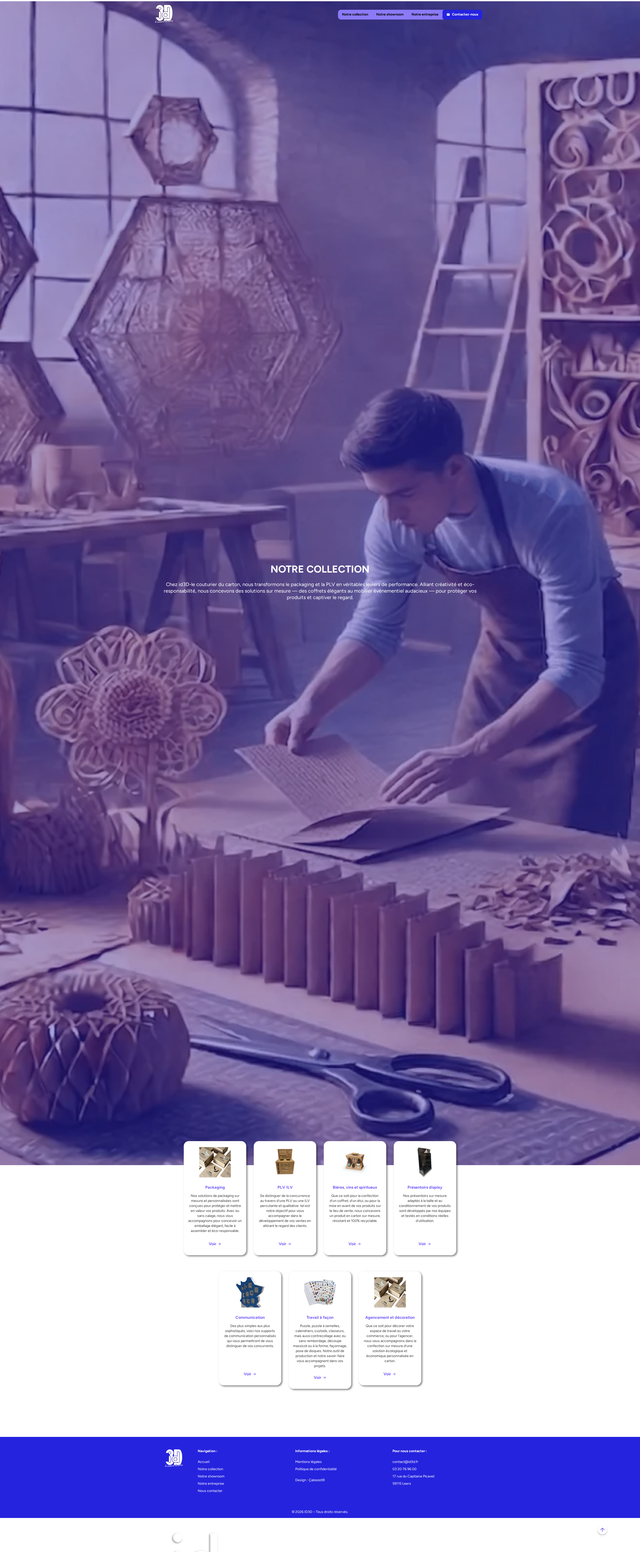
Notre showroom (390, 14)
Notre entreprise (425, 14)
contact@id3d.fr (405, 1462)
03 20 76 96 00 (404, 1469)
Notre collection (355, 14)
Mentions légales (308, 1462)
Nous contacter (210, 1491)
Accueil (204, 1462)
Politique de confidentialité (316, 1469)
